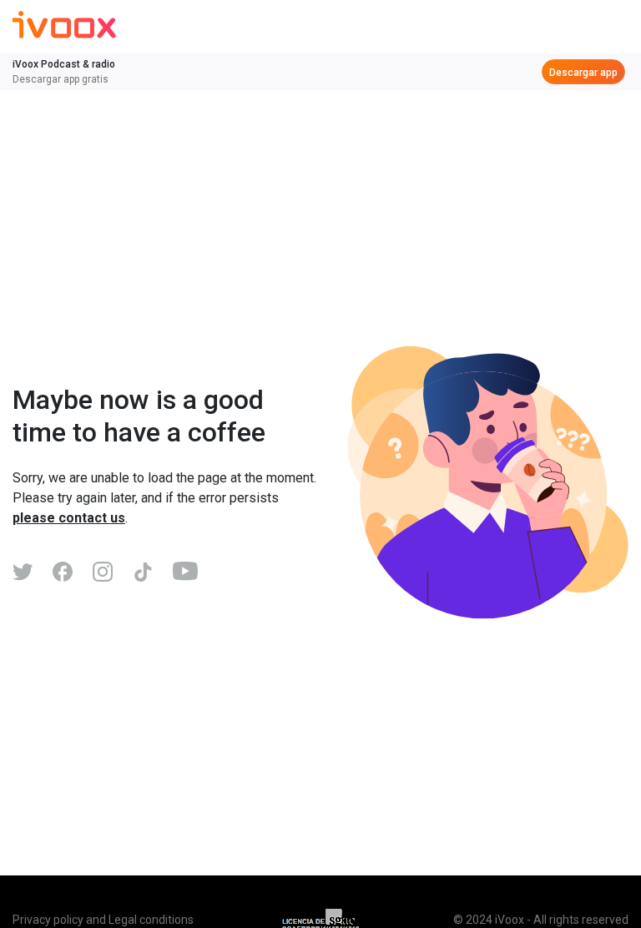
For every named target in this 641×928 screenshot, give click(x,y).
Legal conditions (151, 919)
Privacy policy (48, 919)
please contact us (69, 518)
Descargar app (583, 72)
